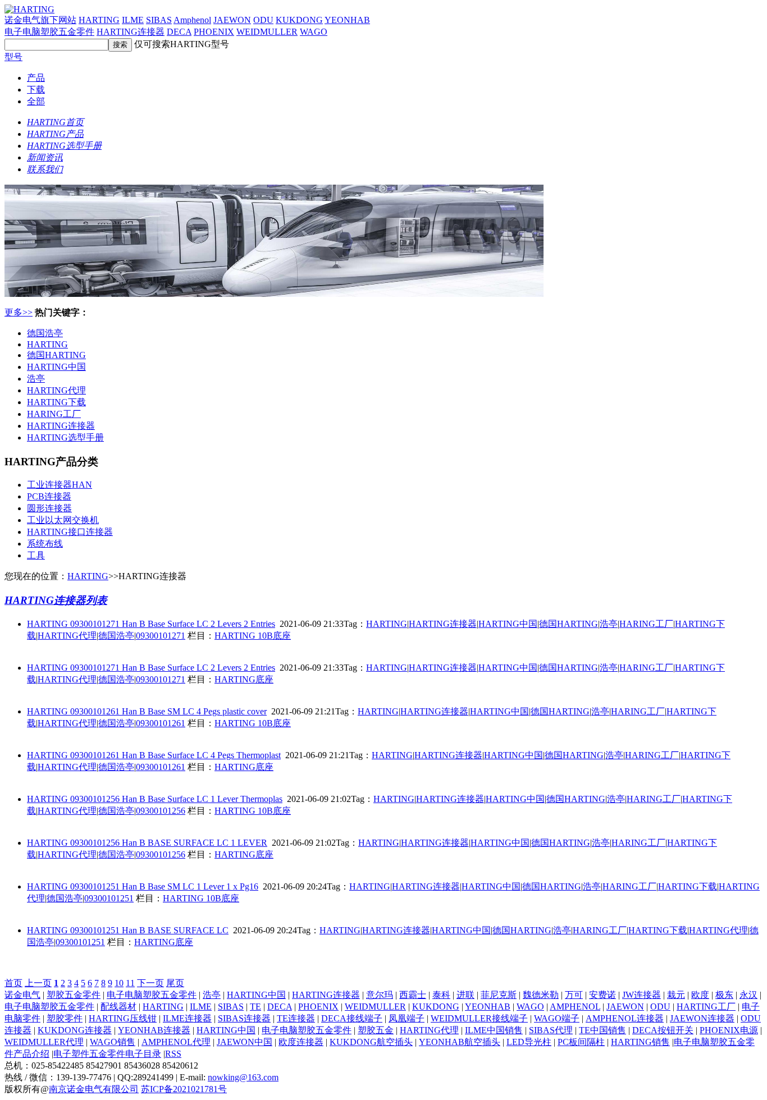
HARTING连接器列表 (55, 600)
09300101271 (160, 635)
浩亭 (36, 378)
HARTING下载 (56, 402)
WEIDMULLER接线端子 (479, 1018)
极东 (724, 995)
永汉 (748, 995)
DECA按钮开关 (662, 1030)
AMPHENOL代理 (176, 1042)
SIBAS (159, 20)
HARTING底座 (243, 679)
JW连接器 (641, 995)
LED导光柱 (528, 1042)
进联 (465, 995)
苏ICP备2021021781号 (184, 1089)
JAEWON (232, 20)
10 (119, 983)
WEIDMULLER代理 (44, 1042)
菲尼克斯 (499, 995)
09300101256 (160, 810)
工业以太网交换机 (63, 520)
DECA (179, 31)
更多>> (18, 312)
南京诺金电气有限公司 (94, 1089)
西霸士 (412, 995)
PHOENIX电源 (729, 1030)
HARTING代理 (56, 390)
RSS (173, 1053)
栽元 (676, 995)
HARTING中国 (56, 367)
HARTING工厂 (706, 1006)
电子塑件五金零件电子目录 (107, 1053)
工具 (36, 555)
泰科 (441, 995)
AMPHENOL (575, 1006)
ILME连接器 (187, 1018)
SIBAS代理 (551, 1030)
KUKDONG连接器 (75, 1030)
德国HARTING (56, 355)
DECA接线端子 (351, 1018)
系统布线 (45, 543)
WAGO (313, 31)
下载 (36, 89)
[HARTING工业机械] (274, 294)
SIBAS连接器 (244, 1018)
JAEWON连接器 (702, 1018)
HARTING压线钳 (123, 1018)
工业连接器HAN (59, 484)
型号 (13, 57)
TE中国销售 (602, 1030)
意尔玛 (379, 995)
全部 (36, 101)
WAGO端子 (556, 1018)
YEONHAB (347, 20)
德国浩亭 (45, 333)
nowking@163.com (243, 1077)
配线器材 (118, 1006)
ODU (263, 20)
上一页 (38, 983)
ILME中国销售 (494, 1030)
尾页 (175, 983)
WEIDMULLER (267, 31)
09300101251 (109, 898)
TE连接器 (296, 1018)
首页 (13, 983)
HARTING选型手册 (65, 437)
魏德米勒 (541, 995)
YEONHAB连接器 (154, 1030)
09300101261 (160, 723)
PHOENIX (214, 31)
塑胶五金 (376, 1030)
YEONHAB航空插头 (459, 1042)
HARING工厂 (54, 414)
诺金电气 (22, 995)
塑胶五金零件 (74, 995)
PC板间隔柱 (581, 1042)
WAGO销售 (112, 1042)
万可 (574, 995)
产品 (36, 77)
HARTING (99, 20)
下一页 (150, 983)
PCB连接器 (49, 496)
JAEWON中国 (244, 1042)
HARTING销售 (640, 1042)
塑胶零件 (65, 1018)
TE (255, 1006)
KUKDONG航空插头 (371, 1042)
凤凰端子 (406, 1018)
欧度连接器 (301, 1042)
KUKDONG (299, 20)
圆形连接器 (49, 508)
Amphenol (192, 20)
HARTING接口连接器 (70, 532)
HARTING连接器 (131, 31)
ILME (133, 20)
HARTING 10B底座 (252, 635)
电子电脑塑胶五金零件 (49, 31)
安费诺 (602, 995)
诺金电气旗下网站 (40, 20)
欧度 (700, 995)
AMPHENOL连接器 (625, 1018)
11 (130, 983)
